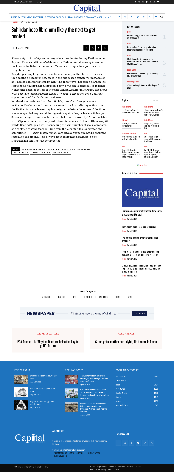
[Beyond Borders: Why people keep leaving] (21, 405)
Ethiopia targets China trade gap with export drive (151, 125)
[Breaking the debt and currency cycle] (21, 379)
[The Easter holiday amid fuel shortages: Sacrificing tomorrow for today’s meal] (71, 379)
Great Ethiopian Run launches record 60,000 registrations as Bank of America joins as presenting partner (141, 268)
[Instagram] (139, 2)
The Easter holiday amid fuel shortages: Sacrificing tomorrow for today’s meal (94, 378)
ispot (129, 32)
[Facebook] (135, 2)
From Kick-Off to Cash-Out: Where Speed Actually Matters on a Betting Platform (140, 253)
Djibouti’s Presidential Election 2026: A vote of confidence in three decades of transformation (94, 392)
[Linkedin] (143, 2)
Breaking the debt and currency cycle (129, 124)
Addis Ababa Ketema (33, 149)
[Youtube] (158, 2)
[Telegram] (146, 2)
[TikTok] (150, 2)
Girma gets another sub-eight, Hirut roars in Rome (126, 342)
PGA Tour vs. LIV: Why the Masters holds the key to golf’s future (48, 344)
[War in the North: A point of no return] (21, 392)
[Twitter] (154, 2)
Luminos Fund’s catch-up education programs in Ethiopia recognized (141, 48)
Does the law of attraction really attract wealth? (131, 138)
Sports (14, 22)
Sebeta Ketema (61, 152)
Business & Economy (129, 133)
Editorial (125, 120)
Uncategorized (133, 82)
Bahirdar (53, 149)
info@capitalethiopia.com (74, 450)
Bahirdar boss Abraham (76, 149)
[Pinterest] (98, 48)
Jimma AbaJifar (40, 152)
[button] (161, 16)
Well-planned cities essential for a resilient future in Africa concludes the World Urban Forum (142, 61)
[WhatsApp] (105, 48)
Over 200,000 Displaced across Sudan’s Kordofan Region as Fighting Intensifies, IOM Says (152, 153)
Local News (131, 70)
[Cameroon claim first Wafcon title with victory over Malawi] (142, 192)
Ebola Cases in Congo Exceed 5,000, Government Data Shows (153, 139)
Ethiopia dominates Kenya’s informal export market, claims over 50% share (153, 112)
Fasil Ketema (20, 152)
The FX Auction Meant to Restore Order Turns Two (130, 111)
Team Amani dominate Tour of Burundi (139, 227)
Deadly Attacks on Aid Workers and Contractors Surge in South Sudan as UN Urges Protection (131, 153)
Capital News (126, 107)
